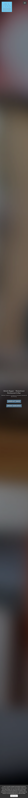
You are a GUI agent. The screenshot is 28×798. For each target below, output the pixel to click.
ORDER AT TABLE (14, 401)
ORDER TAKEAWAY (14, 406)
